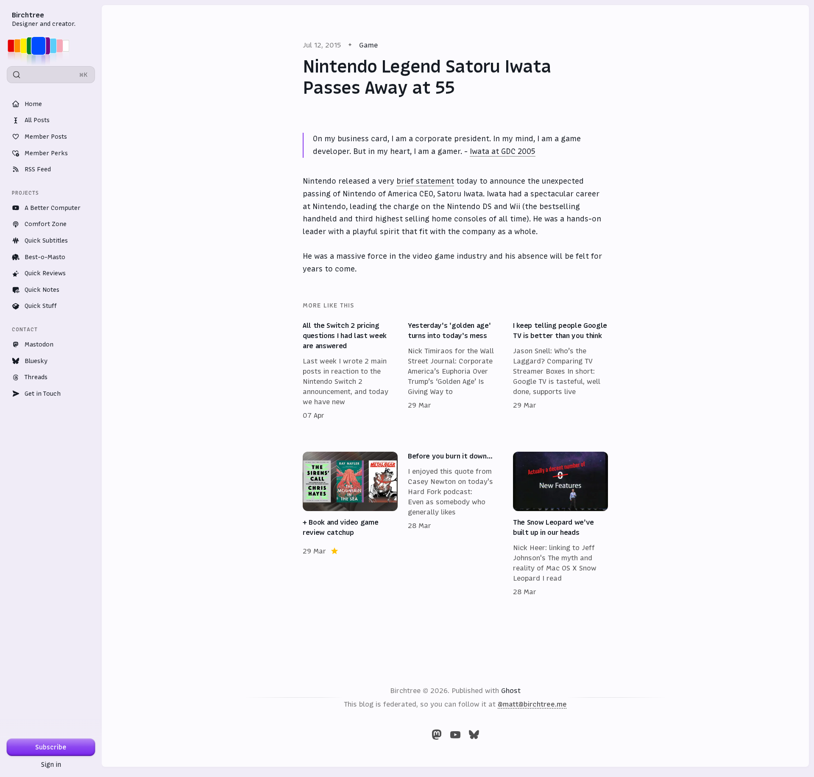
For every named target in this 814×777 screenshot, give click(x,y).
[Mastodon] (436, 734)
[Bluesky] (474, 734)
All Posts (37, 120)
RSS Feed (38, 169)
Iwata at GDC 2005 (502, 151)
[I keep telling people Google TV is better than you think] (560, 370)
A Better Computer (53, 208)
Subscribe (51, 747)
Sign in (51, 764)
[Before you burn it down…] (455, 524)
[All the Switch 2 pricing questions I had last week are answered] (350, 370)
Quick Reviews (45, 273)
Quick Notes (42, 289)
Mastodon (39, 344)
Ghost (511, 690)
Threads (36, 377)
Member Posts (46, 136)
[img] (41, 45)
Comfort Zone (46, 224)
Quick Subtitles (46, 240)
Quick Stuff (41, 306)
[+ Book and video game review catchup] (350, 524)
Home (33, 104)
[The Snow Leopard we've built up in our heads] (560, 524)
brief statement (425, 181)
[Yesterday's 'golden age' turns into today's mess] (455, 370)
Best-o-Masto (45, 257)
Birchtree (28, 15)
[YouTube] (455, 734)
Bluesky (36, 361)
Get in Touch (43, 393)
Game (368, 45)
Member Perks (46, 153)
